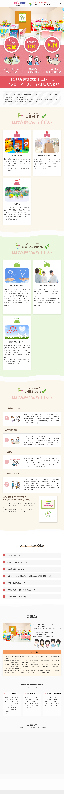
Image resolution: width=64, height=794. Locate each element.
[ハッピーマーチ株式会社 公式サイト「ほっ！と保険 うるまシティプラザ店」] (32, 3)
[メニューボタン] (60, 3)
